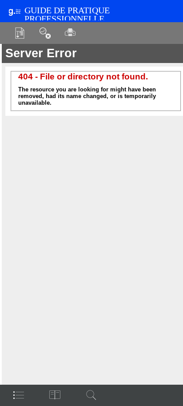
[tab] (18, 395)
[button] (19, 33)
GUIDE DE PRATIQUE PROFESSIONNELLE (67, 15)
